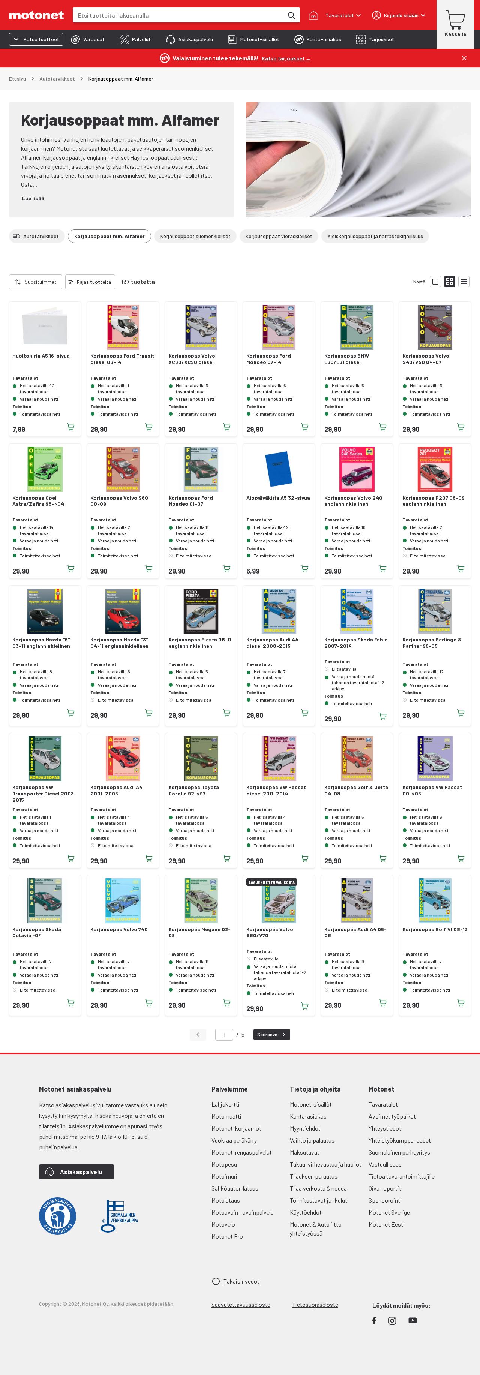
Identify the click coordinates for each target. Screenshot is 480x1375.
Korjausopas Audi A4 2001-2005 (116, 790)
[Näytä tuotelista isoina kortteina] (435, 281)
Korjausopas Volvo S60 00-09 (119, 501)
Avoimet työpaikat (392, 1116)
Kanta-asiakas (308, 1116)
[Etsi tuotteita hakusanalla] (291, 14)
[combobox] (178, 15)
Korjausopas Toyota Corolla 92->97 (193, 790)
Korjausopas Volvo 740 (119, 929)
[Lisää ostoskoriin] (71, 427)
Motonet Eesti (387, 1224)
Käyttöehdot (306, 1212)
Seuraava (267, 1035)
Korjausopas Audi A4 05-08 (355, 932)
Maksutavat (305, 1152)
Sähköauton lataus (235, 1188)
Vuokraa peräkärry (234, 1140)
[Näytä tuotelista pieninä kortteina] (449, 281)
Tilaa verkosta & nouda (318, 1188)
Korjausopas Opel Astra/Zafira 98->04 (38, 501)
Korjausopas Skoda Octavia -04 (36, 932)
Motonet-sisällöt (311, 1104)
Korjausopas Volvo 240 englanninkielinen (353, 501)
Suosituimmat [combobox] (40, 282)
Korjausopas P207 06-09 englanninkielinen (433, 501)
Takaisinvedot (242, 1281)
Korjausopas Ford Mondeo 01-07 (190, 501)
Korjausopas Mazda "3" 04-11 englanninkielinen (119, 643)
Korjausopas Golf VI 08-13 (435, 929)
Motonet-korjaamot (236, 1128)
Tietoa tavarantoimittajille (402, 1176)
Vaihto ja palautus (312, 1140)
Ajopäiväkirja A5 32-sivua (278, 498)
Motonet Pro (227, 1236)
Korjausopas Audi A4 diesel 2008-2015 (272, 643)
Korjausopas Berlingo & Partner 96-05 (432, 643)
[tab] (87, 39)
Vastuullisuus (385, 1164)
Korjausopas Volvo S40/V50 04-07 (425, 359)
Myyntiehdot (305, 1128)
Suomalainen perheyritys (399, 1152)
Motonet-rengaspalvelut (242, 1152)
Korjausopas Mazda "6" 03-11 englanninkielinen (41, 643)
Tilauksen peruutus (314, 1176)
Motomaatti (227, 1116)
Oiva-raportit (385, 1188)
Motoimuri (224, 1176)
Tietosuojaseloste (315, 1304)
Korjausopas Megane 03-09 (199, 932)
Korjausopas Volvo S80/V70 (269, 932)
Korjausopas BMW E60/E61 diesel (346, 359)
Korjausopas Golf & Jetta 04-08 (356, 790)
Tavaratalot (383, 1104)
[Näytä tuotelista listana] (464, 281)
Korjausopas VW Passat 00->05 (432, 790)
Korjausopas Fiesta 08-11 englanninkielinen (199, 643)
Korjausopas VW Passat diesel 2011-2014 (276, 790)
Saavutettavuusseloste (241, 1304)
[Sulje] (464, 58)
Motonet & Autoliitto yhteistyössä (316, 1229)
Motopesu (224, 1164)
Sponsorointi (385, 1200)
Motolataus (226, 1200)
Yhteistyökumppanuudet (400, 1140)
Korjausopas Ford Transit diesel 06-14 (122, 359)
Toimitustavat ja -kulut (318, 1200)
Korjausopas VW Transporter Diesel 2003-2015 (44, 793)
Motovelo (223, 1224)
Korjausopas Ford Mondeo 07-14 (268, 359)
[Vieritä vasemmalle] (4, 281)
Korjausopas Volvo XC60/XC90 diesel (191, 359)
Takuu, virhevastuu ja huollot (326, 1164)
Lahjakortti (226, 1104)
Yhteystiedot (385, 1128)
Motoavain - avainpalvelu (243, 1212)
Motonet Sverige (389, 1212)
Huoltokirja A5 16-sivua (41, 356)
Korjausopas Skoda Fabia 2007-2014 (356, 643)
